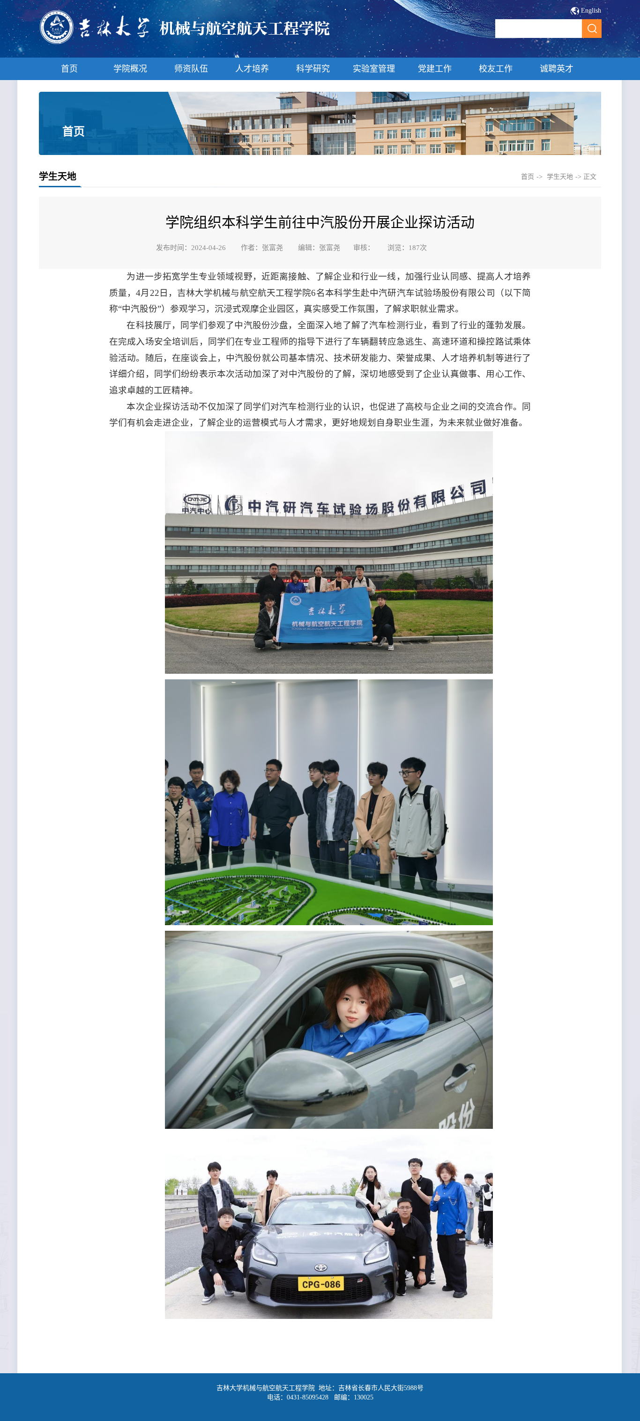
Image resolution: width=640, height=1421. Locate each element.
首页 (69, 69)
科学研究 (313, 69)
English (591, 10)
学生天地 (560, 176)
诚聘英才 (556, 69)
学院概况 (130, 69)
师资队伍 (191, 69)
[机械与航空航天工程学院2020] (185, 42)
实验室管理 (374, 69)
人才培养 (252, 69)
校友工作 (496, 69)
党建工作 (435, 69)
